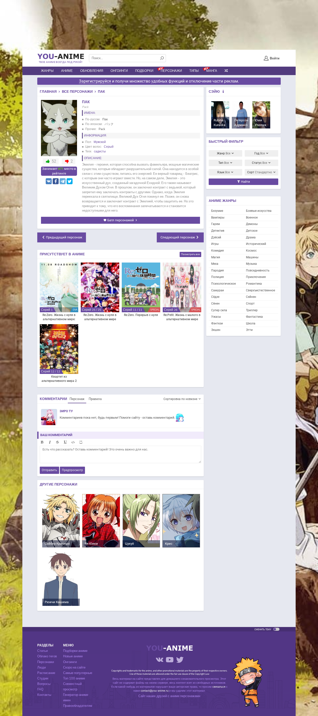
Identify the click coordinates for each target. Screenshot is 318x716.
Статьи (42, 651)
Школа (250, 323)
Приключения (256, 277)
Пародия (217, 270)
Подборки (144, 71)
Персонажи (171, 71)
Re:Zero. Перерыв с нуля (141, 315)
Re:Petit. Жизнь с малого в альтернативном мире (181, 317)
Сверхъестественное (260, 290)
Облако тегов (47, 656)
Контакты (44, 695)
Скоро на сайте (74, 667)
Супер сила (219, 310)
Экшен (215, 330)
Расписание (46, 673)
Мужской (100, 142)
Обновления (91, 71)
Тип (223, 163)
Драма (251, 237)
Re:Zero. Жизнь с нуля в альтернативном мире (100, 317)
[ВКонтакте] (49, 181)
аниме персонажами (185, 696)
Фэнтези (217, 323)
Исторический (256, 244)
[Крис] (181, 520)
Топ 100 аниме (74, 678)
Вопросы (43, 684)
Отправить (49, 470)
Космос (251, 250)
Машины (252, 257)
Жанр (223, 153)
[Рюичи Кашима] (61, 579)
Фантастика (254, 316)
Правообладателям (77, 706)
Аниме (67, 71)
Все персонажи (77, 91)
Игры (215, 244)
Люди (41, 667)
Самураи (217, 290)
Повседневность (258, 270)
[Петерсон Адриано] (241, 115)
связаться (218, 687)
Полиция (217, 277)
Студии (42, 678)
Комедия (217, 250)
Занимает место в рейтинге (59, 171)
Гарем (215, 224)
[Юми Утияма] (261, 115)
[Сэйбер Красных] (61, 520)
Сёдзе (215, 297)
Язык (223, 172)
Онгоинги (119, 71)
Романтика (254, 283)
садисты (100, 151)
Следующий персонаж (177, 237)
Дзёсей (216, 237)
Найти (245, 181)
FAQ (40, 689)
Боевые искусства (259, 211)
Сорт (259, 172)
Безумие (217, 211)
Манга (211, 71)
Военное (252, 217)
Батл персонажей (121, 220)
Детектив (217, 230)
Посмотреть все (190, 254)
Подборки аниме (75, 651)
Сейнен (251, 297)
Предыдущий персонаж (64, 237)
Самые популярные (77, 673)
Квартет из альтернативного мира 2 (59, 379)
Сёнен (215, 303)
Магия (215, 257)
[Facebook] (56, 181)
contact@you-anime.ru (154, 691)
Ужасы (216, 316)
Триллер (252, 310)
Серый (109, 147)
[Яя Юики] (101, 520)
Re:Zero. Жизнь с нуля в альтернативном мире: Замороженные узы (59, 317)
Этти (249, 330)
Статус (259, 163)
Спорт (250, 303)
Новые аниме (73, 656)
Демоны (252, 224)
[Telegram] (63, 181)
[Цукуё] (141, 520)
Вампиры (217, 217)
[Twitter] (70, 181)
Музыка (251, 264)
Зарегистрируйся (95, 81)
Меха (214, 264)
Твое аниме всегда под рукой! (60, 62)
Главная (48, 91)
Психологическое (223, 283)
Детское (251, 230)
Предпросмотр (72, 470)
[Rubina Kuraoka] (220, 115)
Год (259, 153)
